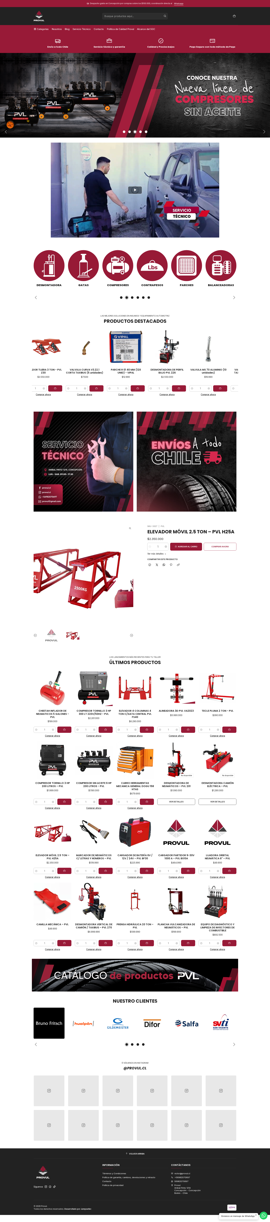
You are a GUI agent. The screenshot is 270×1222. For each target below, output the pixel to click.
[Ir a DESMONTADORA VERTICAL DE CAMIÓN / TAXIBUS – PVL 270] (94, 902)
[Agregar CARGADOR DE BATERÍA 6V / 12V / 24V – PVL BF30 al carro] (147, 871)
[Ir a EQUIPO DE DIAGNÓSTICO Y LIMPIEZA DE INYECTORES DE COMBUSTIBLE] (217, 902)
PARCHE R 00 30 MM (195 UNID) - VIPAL (236, 371)
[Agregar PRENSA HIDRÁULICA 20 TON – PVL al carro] (147, 943)
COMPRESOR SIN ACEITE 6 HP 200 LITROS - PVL (94, 784)
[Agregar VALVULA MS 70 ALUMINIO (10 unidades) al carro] (166, 388)
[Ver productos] (49, 268)
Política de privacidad (112, 1185)
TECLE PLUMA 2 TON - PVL (217, 711)
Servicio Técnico (82, 29)
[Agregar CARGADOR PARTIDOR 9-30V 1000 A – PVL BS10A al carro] (188, 871)
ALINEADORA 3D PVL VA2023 (176, 711)
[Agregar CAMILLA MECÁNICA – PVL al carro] (64, 943)
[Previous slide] (6, 132)
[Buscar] (165, 16)
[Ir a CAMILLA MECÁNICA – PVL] (52, 902)
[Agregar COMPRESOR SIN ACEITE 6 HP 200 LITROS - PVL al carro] (106, 802)
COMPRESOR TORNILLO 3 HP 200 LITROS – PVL (52, 784)
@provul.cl (135, 1068)
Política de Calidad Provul (120, 29)
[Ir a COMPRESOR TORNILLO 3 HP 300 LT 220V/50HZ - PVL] (94, 688)
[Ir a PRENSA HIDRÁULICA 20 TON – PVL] (135, 902)
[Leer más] (135, 95)
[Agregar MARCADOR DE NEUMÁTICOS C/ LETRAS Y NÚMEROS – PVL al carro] (106, 871)
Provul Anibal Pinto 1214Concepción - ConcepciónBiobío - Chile (187, 1189)
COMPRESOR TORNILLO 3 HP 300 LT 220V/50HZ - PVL (94, 712)
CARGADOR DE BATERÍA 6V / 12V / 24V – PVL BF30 (135, 857)
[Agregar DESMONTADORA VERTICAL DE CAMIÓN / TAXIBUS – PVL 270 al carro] (106, 943)
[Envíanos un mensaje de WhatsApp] (264, 1215)
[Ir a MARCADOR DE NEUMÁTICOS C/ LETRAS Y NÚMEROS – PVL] (94, 832)
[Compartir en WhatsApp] (163, 565)
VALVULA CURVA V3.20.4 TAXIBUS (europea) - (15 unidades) (195, 373)
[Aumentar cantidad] (72, 388)
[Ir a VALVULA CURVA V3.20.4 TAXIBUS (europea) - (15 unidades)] (195, 347)
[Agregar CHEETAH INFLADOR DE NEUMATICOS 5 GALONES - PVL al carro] (64, 730)
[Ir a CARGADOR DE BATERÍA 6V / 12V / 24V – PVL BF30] (135, 832)
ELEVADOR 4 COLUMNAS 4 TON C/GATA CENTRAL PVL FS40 (135, 714)
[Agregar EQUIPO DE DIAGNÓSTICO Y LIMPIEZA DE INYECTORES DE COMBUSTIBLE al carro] (229, 943)
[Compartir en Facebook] (149, 565)
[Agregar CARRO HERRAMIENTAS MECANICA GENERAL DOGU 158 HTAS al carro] (147, 802)
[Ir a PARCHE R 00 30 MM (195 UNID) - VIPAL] (236, 347)
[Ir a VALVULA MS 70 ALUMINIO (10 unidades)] (154, 347)
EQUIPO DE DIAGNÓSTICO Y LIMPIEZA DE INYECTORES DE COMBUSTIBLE (217, 927)
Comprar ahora (71, 394)
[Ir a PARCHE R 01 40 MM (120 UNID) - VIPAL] (71, 347)
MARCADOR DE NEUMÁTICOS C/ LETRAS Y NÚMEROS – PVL (94, 857)
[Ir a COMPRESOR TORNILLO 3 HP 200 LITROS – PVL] (52, 760)
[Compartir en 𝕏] (156, 565)
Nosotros (57, 29)
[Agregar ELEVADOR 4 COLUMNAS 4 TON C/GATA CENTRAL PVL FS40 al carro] (147, 730)
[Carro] (234, 16)
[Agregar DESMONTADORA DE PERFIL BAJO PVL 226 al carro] (125, 388)
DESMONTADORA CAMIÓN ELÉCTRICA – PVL (218, 784)
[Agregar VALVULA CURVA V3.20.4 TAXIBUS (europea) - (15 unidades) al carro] (207, 388)
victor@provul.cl (182, 1173)
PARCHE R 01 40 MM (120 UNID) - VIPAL (72, 371)
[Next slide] (264, 132)
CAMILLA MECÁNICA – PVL (52, 924)
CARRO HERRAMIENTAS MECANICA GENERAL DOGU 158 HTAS (135, 786)
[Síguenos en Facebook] (50, 1186)
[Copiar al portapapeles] (178, 565)
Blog (67, 29)
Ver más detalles (155, 554)
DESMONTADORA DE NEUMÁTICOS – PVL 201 (176, 784)
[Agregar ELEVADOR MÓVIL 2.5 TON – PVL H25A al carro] (64, 871)
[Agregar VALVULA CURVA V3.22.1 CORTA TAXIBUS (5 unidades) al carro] (42, 388)
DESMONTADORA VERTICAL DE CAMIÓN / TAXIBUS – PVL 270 (93, 926)
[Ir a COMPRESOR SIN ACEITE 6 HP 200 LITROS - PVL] (94, 760)
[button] (124, 132)
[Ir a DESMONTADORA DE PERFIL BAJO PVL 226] (113, 347)
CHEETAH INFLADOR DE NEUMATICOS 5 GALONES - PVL (52, 714)
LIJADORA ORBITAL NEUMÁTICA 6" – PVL (217, 857)
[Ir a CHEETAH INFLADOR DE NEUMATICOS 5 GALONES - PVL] (52, 688)
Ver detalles (176, 802)
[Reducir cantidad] (55, 388)
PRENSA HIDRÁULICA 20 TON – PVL (135, 926)
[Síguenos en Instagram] (45, 1186)
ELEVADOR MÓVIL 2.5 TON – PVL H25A (190, 531)
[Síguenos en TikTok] (54, 1186)
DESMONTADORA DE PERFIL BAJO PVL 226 (112, 371)
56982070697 (181, 1181)
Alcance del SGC (146, 29)
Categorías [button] (43, 29)
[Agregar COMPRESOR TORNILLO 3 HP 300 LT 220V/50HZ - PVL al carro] (106, 730)
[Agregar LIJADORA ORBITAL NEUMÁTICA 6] (229, 871)
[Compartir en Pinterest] (171, 565)
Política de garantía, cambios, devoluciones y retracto (128, 1177)
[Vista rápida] (58, 347)
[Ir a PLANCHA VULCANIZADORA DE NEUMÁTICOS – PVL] (176, 902)
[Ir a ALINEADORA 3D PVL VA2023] (176, 688)
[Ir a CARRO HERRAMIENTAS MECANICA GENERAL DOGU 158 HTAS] (135, 760)
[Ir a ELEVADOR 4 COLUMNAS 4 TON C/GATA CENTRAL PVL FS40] (135, 688)
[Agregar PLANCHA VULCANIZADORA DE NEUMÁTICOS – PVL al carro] (188, 943)
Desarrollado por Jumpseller (77, 1209)
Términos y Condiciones (114, 1173)
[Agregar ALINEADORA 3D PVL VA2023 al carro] (188, 730)
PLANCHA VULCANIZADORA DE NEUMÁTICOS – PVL (176, 926)
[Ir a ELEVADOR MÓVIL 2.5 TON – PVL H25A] (52, 832)
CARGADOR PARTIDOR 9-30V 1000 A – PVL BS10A (176, 857)
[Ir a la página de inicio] (39, 16)
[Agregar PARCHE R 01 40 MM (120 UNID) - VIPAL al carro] (83, 388)
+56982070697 (182, 1177)
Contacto (99, 29)
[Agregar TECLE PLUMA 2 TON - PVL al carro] (229, 730)
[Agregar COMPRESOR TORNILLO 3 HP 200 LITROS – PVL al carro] (64, 802)
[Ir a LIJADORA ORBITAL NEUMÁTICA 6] (217, 832)
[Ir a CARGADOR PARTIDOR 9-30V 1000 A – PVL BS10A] (176, 832)
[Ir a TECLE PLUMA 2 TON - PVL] (217, 688)
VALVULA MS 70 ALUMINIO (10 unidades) (154, 371)
